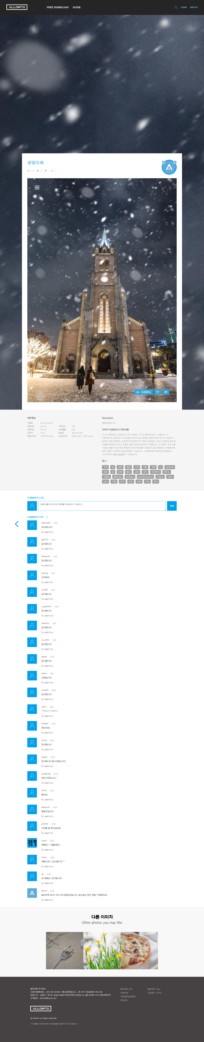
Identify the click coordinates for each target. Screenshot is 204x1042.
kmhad (44, 740)
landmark (130, 477)
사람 (114, 482)
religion (160, 477)
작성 (172, 506)
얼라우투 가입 (153, 989)
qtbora (44, 673)
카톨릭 (106, 477)
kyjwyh (44, 857)
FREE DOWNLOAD (58, 7)
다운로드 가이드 (138, 435)
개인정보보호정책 (128, 997)
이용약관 (124, 993)
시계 (137, 467)
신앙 (137, 472)
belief (170, 477)
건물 (145, 467)
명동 (128, 467)
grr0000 (44, 824)
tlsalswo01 (45, 556)
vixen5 (44, 841)
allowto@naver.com (48, 998)
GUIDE (77, 7)
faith (105, 482)
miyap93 (44, 690)
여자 (122, 482)
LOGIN (184, 7)
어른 (139, 482)
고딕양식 (155, 472)
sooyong (44, 573)
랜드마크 (118, 477)
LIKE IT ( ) (48, 532)
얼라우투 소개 (126, 989)
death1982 (45, 523)
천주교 (167, 472)
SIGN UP (194, 7)
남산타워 (170, 467)
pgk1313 (44, 540)
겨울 (153, 467)
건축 (120, 472)
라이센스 (124, 1000)
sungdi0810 (46, 606)
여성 (147, 482)
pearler (44, 657)
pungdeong (46, 774)
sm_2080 (45, 640)
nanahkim (45, 623)
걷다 (156, 482)
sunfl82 (44, 590)
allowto (44, 891)
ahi (42, 874)
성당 (120, 467)
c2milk (44, 790)
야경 (105, 467)
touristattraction (145, 477)
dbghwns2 (45, 807)
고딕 (145, 472)
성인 (131, 482)
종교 (128, 472)
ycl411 (43, 707)
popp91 (44, 757)
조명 (105, 472)
